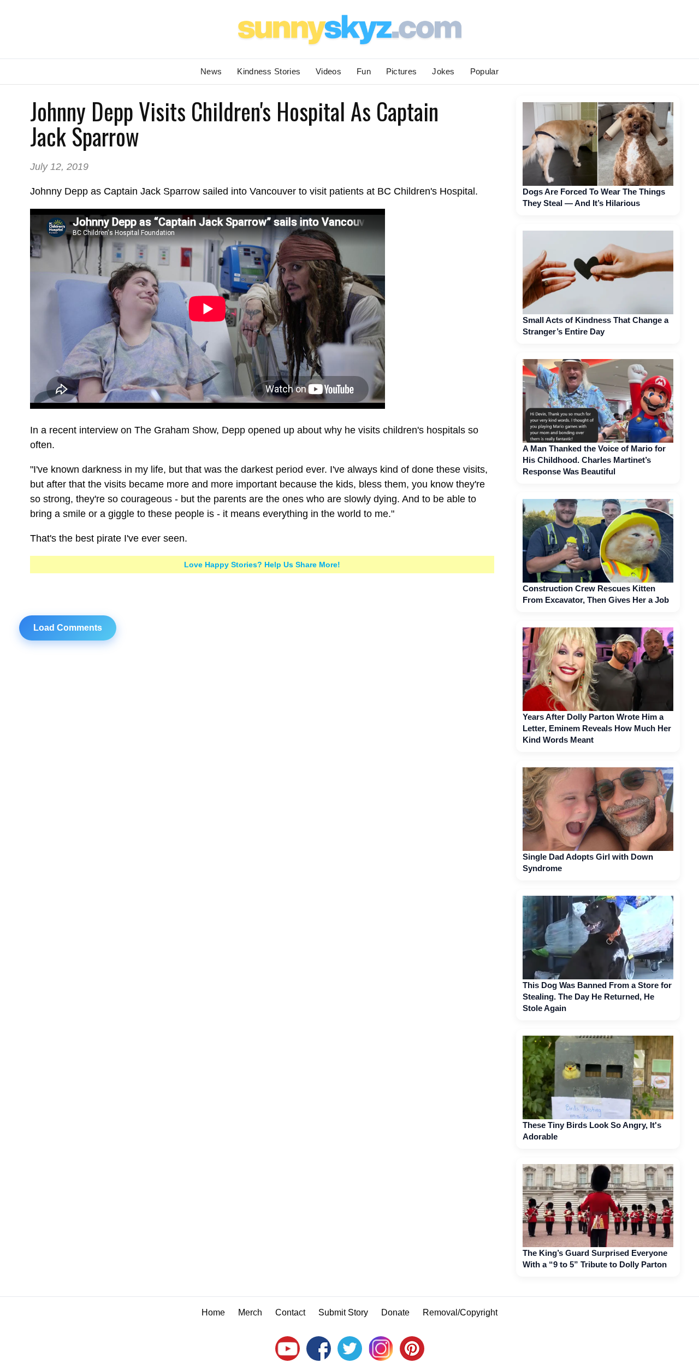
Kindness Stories (268, 71)
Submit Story (343, 1312)
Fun (364, 71)
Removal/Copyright (460, 1312)
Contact (290, 1312)
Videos (328, 71)
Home (213, 1312)
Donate (395, 1312)
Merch (250, 1312)
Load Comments (67, 627)
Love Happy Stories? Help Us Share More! (262, 564)
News (211, 71)
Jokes (443, 71)
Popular (484, 71)
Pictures (401, 71)
